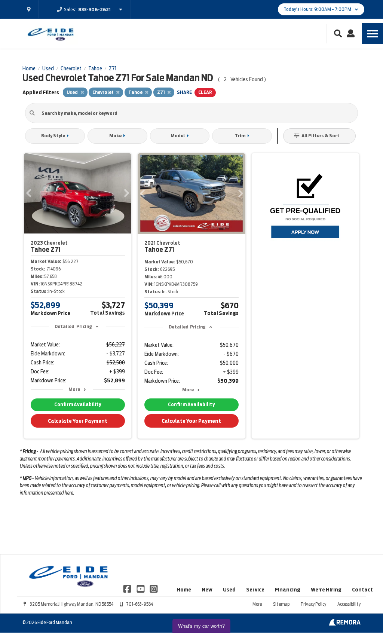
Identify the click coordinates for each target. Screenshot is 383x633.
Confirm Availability (77, 404)
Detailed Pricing (73, 326)
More (74, 389)
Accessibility (349, 604)
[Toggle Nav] (372, 33)
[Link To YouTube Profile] (140, 588)
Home (184, 590)
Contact (362, 590)
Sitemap (281, 604)
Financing (287, 590)
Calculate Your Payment (77, 421)
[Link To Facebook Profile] (127, 588)
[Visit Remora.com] (345, 624)
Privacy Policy (313, 604)
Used (229, 590)
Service (255, 590)
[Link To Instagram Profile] (154, 588)
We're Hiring (326, 590)
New (207, 590)
